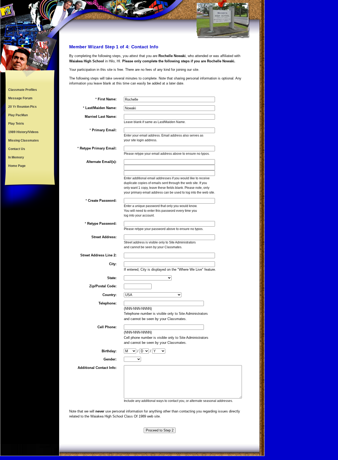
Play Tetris (16, 123)
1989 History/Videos (23, 132)
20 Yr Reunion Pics (22, 107)
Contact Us (16, 149)
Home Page (17, 166)
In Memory (16, 157)
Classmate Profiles (22, 90)
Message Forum (20, 98)
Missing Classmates (23, 140)
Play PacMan (18, 115)
